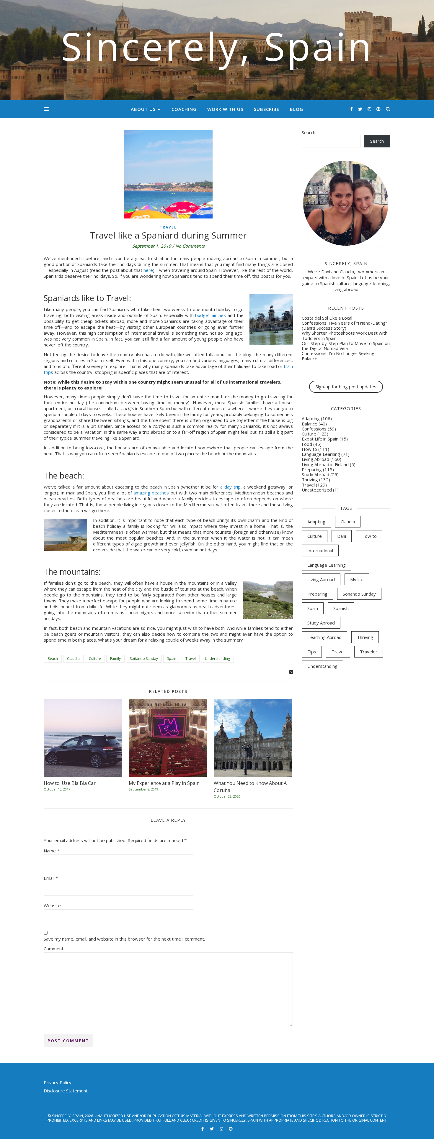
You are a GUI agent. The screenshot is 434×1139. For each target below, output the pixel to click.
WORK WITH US (225, 109)
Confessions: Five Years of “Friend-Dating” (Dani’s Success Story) (344, 325)
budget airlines (210, 315)
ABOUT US (143, 109)
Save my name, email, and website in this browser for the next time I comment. (124, 939)
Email (51, 878)
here (148, 270)
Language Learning (321, 454)
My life (356, 579)
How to (309, 449)
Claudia (73, 658)
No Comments (190, 246)
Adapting (311, 418)
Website (52, 905)
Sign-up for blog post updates (346, 386)
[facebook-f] (352, 109)
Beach (53, 658)
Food (307, 444)
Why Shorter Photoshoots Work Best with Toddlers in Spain (344, 335)
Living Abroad (315, 459)
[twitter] (360, 109)
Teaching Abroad (324, 637)
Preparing (312, 469)
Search (308, 132)
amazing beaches (151, 493)
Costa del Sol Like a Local (327, 318)
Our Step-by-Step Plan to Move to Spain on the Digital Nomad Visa (346, 345)
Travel (168, 227)
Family (115, 658)
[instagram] (370, 109)
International (320, 550)
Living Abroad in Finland (325, 464)
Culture (95, 658)
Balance (309, 424)
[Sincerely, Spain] (217, 50)
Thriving (310, 479)
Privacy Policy (57, 1082)
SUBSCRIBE (266, 109)
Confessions (314, 429)
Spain (171, 658)
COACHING (184, 109)
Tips (311, 652)
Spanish (341, 608)
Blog (296, 109)
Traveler (368, 652)
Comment (53, 948)
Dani (341, 536)
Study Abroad (315, 474)
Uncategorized (317, 490)
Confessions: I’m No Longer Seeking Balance (338, 355)
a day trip (230, 487)
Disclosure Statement (66, 1091)
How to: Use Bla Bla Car (70, 783)
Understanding (217, 658)
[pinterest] (378, 109)
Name (51, 851)
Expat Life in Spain (320, 439)
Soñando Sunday (144, 658)
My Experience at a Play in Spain (164, 783)
